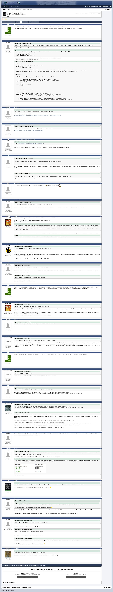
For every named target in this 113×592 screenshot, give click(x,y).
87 (16, 21)
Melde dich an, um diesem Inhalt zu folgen (82, 13)
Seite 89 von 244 (42, 21)
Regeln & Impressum (15, 6)
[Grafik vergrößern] (30, 468)
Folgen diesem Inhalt (94, 13)
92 (27, 21)
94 (31, 21)
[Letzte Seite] (38, 22)
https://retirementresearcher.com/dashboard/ (22, 221)
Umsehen (5, 6)
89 (20, 21)
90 (23, 21)
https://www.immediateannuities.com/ (39, 308)
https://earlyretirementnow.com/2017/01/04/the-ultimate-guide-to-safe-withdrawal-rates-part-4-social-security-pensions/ (37, 115)
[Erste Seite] (3, 22)
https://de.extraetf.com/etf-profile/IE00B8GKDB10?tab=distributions (31, 143)
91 (25, 21)
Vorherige (6, 21)
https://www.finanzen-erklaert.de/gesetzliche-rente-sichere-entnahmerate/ (28, 130)
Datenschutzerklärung (10, 590)
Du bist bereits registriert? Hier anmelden (92, 6)
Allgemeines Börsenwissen (21, 14)
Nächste (34, 21)
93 (29, 21)
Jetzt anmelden (76, 577)
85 (99, 13)
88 (18, 21)
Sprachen (3, 590)
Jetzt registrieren (105, 6)
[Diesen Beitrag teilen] (100, 24)
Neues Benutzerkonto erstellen (27, 577)
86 (14, 21)
